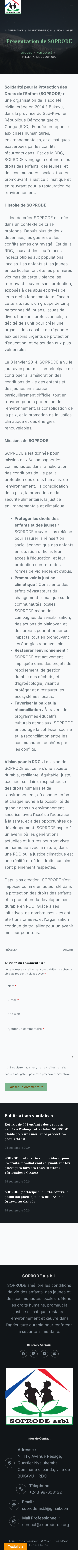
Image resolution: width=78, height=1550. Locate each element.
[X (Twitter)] (34, 1354)
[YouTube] (44, 1354)
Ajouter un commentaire (26, 1029)
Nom (12, 986)
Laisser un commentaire (26, 1087)
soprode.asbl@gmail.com (45, 1508)
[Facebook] (23, 1354)
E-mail (13, 1000)
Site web (14, 1014)
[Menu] (71, 7)
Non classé (65, 30)
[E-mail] (55, 1354)
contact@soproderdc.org (45, 1524)
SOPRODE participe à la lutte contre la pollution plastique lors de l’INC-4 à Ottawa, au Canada (37, 1196)
